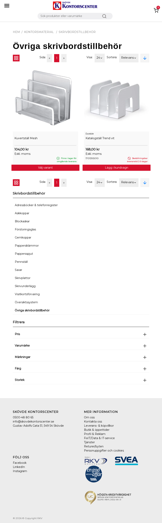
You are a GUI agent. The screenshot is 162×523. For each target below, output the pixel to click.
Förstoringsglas (25, 229)
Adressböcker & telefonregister (36, 205)
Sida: (43, 57)
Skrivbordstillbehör (77, 32)
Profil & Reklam (94, 434)
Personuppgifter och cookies (104, 450)
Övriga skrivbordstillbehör (32, 310)
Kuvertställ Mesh (26, 138)
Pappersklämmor (27, 245)
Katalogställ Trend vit (100, 138)
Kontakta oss (93, 421)
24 (98, 57)
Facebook (19, 463)
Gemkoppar (23, 237)
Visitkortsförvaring (27, 294)
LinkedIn (19, 467)
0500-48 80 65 (23, 417)
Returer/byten (94, 446)
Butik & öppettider (96, 430)
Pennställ (21, 262)
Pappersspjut (24, 253)
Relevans (127, 57)
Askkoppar (22, 213)
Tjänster (89, 442)
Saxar (18, 270)
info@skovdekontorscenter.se (33, 421)
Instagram (20, 471)
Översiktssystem (26, 302)
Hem (16, 32)
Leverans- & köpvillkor (99, 425)
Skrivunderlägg (25, 286)
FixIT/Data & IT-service (99, 438)
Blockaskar (22, 221)
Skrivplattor (22, 278)
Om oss (89, 417)
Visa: (90, 57)
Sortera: (112, 57)
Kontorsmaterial (39, 32)
